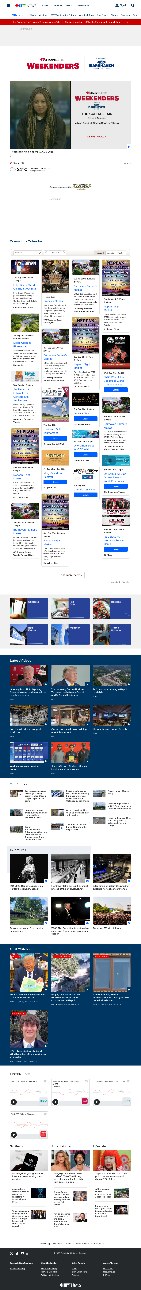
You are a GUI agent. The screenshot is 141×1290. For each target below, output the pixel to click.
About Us (70, 1243)
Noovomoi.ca (109, 1272)
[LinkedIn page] (28, 1253)
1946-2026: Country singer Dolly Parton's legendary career (26, 887)
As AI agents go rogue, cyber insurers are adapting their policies (28, 1176)
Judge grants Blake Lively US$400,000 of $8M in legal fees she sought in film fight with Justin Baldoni (69, 1177)
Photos (114, 15)
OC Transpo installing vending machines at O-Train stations (77, 812)
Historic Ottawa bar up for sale (110, 729)
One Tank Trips (86, 15)
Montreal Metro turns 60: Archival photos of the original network (69, 887)
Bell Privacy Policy (49, 1268)
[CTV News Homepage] (25, 5)
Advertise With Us (84, 1243)
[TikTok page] (17, 1253)
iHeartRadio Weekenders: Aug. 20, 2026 (31, 151)
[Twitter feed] (11, 1253)
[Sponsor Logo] (70, 63)
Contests (125, 15)
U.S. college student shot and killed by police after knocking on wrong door (28, 1054)
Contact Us (99, 1243)
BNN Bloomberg (79, 1272)
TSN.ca (75, 1275)
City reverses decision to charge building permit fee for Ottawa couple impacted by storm (35, 796)
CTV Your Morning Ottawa (63, 15)
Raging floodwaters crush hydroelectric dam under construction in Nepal (65, 997)
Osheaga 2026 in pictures (107, 928)
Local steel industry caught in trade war (26, 731)
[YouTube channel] (22, 1253)
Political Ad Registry (50, 1275)
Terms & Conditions (49, 1272)
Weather (43, 15)
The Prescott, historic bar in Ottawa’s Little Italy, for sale (76, 827)
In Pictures (83, 5)
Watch (69, 5)
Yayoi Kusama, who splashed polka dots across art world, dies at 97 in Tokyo (111, 1176)
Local (45, 5)
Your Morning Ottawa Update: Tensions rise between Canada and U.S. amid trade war (68, 692)
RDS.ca (106, 1275)
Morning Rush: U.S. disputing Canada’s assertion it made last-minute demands (28, 692)
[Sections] (8, 5)
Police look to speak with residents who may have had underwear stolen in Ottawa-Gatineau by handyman (77, 796)
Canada (57, 5)
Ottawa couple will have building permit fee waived (69, 731)
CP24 (74, 1268)
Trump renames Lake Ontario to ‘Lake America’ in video (27, 996)
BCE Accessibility (17, 1268)
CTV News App (44, 1243)
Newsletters (58, 1243)
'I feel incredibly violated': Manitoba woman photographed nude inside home (111, 997)
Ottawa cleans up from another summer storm (27, 929)
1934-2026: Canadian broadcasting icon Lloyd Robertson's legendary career (70, 931)
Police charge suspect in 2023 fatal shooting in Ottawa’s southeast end (119, 806)
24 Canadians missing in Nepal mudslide (110, 691)
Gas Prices (102, 15)
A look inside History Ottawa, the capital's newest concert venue (111, 887)
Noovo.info (108, 1268)
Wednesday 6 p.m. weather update (25, 767)
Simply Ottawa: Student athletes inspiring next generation (69, 767)
